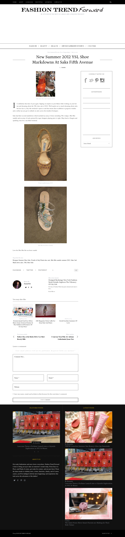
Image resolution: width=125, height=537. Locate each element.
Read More (51, 291)
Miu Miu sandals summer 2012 (60, 260)
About (21, 2)
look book (29, 2)
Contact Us (58, 2)
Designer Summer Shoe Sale (21, 260)
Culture (67, 521)
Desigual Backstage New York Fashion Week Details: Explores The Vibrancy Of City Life (62, 282)
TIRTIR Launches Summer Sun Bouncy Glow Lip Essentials (87, 446)
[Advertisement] (62, 31)
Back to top (106, 533)
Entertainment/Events (53, 52)
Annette (63, 67)
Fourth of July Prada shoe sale (40, 260)
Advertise (48, 2)
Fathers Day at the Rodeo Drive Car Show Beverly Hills (31, 336)
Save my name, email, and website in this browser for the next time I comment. (40, 394)
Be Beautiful (31, 443)
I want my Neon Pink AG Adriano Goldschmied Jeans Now (62, 336)
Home (14, 2)
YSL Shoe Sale (28, 262)
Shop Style (39, 2)
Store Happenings (65, 52)
